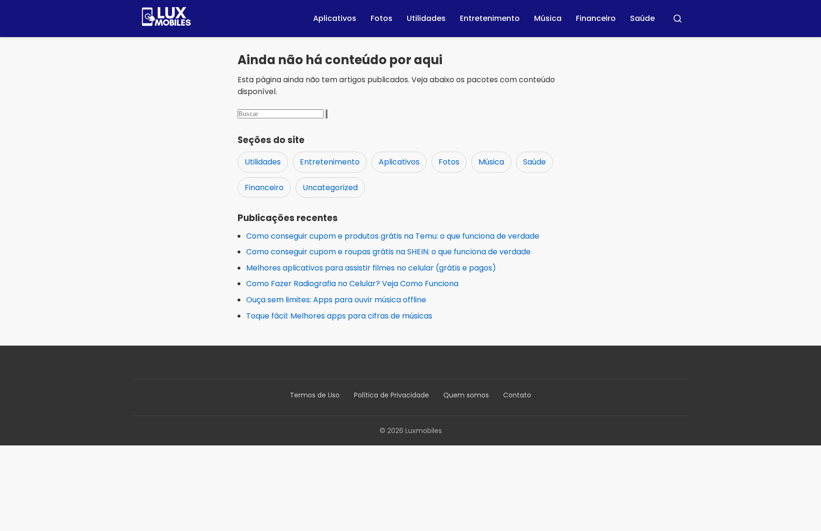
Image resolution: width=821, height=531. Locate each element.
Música (548, 18)
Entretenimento (490, 18)
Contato (517, 395)
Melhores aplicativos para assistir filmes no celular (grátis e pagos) (371, 267)
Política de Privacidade (391, 395)
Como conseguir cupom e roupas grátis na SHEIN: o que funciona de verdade (388, 251)
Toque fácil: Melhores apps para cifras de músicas (339, 315)
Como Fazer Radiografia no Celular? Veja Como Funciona (352, 283)
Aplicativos (334, 18)
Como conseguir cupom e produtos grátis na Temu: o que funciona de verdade (392, 236)
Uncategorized (330, 187)
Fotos (381, 18)
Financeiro (596, 18)
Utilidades (426, 18)
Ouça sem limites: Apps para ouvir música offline (336, 299)
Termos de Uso (315, 395)
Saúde (642, 18)
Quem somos (466, 395)
